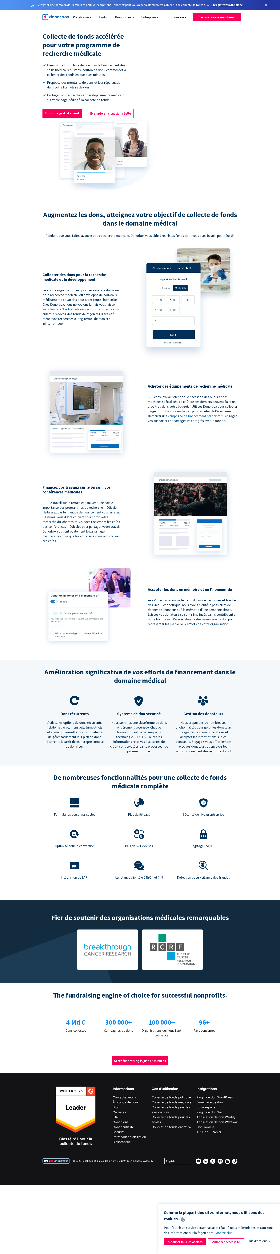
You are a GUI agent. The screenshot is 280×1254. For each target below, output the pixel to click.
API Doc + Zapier (209, 1132)
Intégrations (207, 1089)
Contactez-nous (124, 1097)
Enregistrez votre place (227, 5)
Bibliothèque (122, 1142)
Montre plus (223, 1233)
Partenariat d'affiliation (129, 1137)
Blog (116, 1107)
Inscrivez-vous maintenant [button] (217, 17)
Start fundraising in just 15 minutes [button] (140, 1061)
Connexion (176, 17)
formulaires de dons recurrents (90, 309)
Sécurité (119, 1132)
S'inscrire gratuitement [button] (62, 113)
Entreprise (148, 17)
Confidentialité (123, 1127)
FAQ (115, 1117)
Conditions (120, 1122)
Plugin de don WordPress (215, 1097)
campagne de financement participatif (195, 416)
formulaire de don (215, 619)
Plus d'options (257, 1241)
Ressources (123, 17)
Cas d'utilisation (165, 1089)
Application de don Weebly (216, 1117)
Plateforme (81, 17)
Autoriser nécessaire (226, 1242)
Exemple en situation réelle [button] (110, 113)
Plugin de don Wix (210, 1112)
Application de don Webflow (217, 1122)
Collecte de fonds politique (171, 1097)
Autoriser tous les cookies (185, 1242)
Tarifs (103, 17)
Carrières (119, 1112)
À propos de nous (125, 1102)
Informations (123, 1089)
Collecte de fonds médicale (171, 1102)
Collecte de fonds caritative (172, 1127)
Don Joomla (205, 1127)
